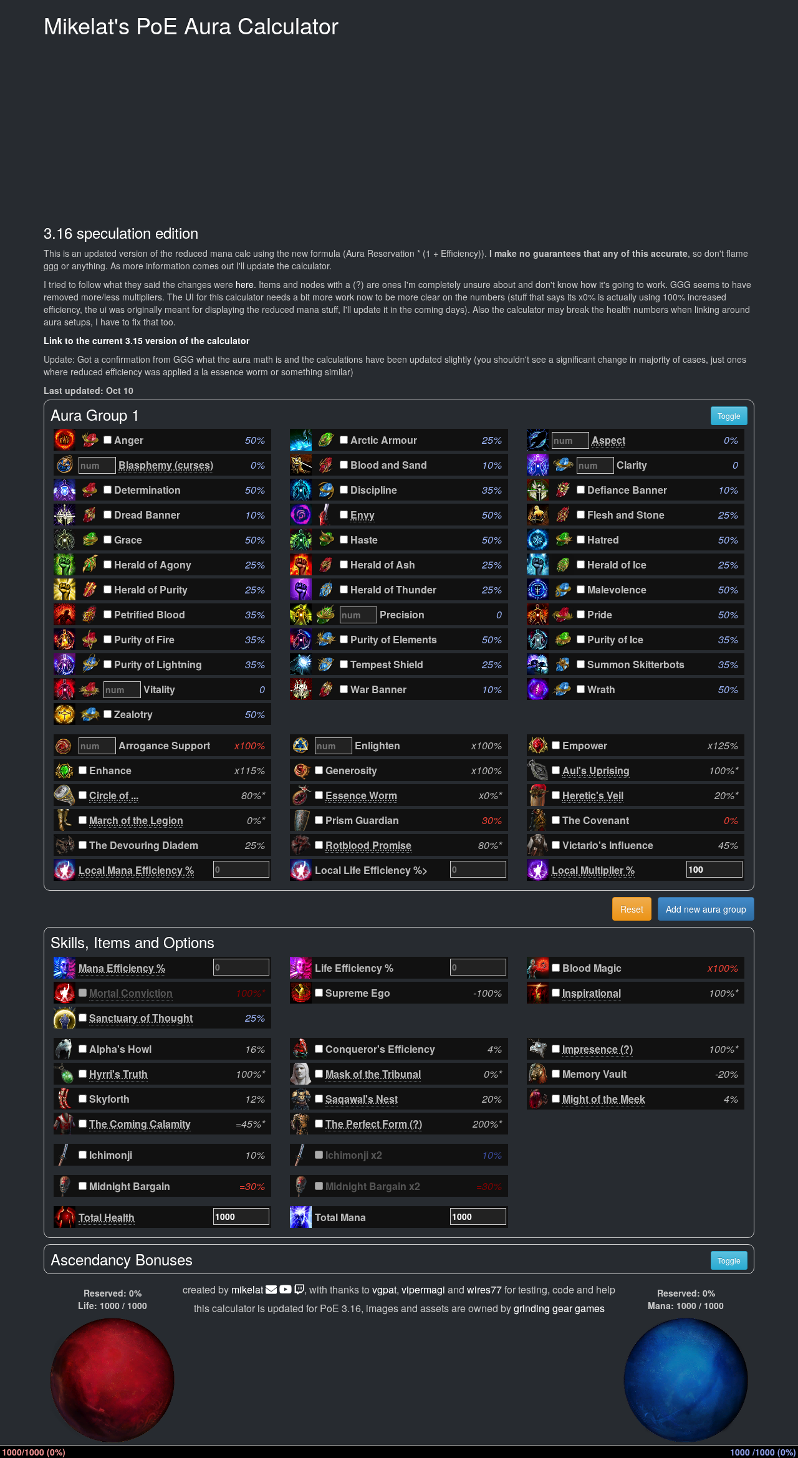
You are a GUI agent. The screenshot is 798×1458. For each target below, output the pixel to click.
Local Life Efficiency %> (371, 870)
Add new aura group (706, 909)
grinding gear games (559, 1308)
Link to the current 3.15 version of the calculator (146, 340)
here (245, 284)
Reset (631, 909)
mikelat (247, 1289)
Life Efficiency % (354, 968)
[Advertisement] (399, 131)
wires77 (484, 1289)
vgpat (384, 1289)
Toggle (729, 415)
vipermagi (423, 1289)
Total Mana (340, 1217)
